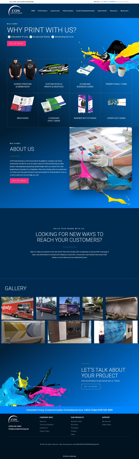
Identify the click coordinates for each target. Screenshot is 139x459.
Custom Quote (101, 11)
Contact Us (44, 428)
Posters (73, 431)
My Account (106, 421)
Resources (113, 11)
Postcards (74, 428)
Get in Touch (90, 386)
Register (113, 1)
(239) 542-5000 (15, 426)
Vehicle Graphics (68, 11)
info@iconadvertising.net (19, 429)
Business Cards (76, 421)
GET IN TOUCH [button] (16, 43)
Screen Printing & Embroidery (85, 11)
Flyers (73, 434)
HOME (33, 11)
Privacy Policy (44, 431)
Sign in (105, 1)
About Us (43, 421)
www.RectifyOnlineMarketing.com (86, 444)
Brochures (74, 425)
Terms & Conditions (47, 425)
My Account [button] (124, 11)
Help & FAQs (106, 425)
